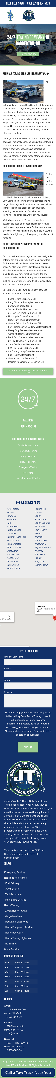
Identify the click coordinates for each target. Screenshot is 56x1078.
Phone (7, 680)
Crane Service (12, 949)
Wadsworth (40, 543)
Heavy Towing (11, 905)
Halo (9, 522)
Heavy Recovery (28, 461)
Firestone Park (14, 547)
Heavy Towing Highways (18, 938)
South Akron (13, 564)
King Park (39, 561)
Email (7, 668)
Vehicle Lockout (14, 894)
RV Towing (28, 472)
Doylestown (12, 561)
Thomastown (41, 540)
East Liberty (41, 529)
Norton (10, 512)
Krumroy (39, 550)
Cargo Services (13, 916)
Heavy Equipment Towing (28, 478)
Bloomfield (40, 526)
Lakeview (11, 533)
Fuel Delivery (12, 883)
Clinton (38, 512)
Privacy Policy (16, 853)
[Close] (9, 616)
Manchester (12, 557)
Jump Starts (12, 888)
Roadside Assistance (28, 445)
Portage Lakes (14, 529)
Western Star (13, 540)
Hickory (38, 557)
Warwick (39, 536)
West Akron (12, 550)
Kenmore (11, 519)
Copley (38, 515)
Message (9, 692)
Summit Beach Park (16, 536)
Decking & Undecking (16, 921)
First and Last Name (14, 657)
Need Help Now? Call (19, 3)
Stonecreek (40, 519)
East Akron (40, 554)
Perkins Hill (40, 508)
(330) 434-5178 (41, 3)
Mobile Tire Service (15, 899)
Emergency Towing (28, 467)
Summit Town (41, 564)
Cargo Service (28, 456)
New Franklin (13, 568)
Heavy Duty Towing (28, 450)
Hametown (12, 526)
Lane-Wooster (14, 543)
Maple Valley (13, 554)
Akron (38, 533)
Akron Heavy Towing (16, 910)
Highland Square (43, 547)
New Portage (13, 508)
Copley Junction (43, 522)
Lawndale (11, 515)
